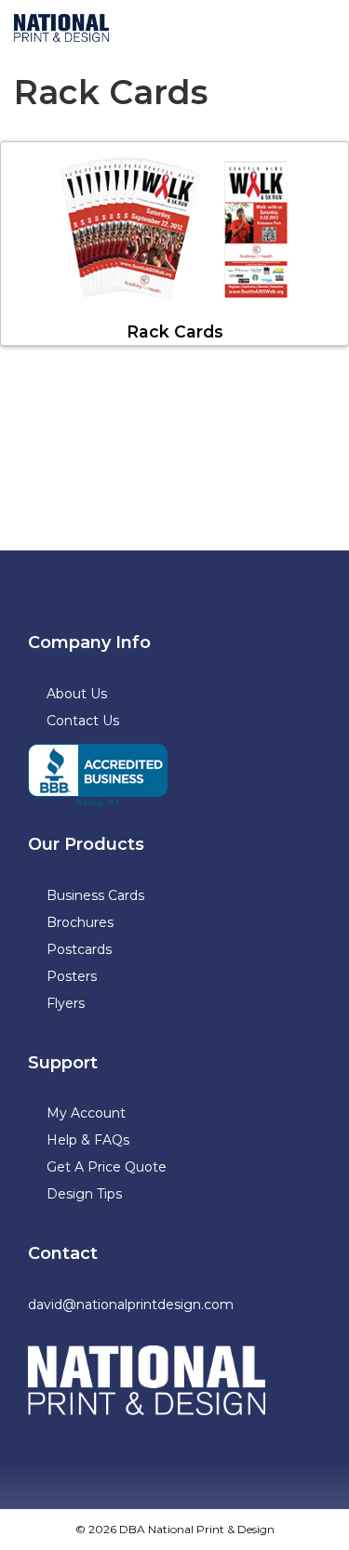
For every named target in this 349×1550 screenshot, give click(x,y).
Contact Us (83, 720)
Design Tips (84, 1194)
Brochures (80, 922)
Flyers (66, 1003)
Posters (72, 976)
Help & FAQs (88, 1140)
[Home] (146, 1380)
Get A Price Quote (107, 1167)
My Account (86, 1113)
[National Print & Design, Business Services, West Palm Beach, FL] (98, 776)
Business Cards (95, 895)
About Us (77, 693)
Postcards (79, 949)
